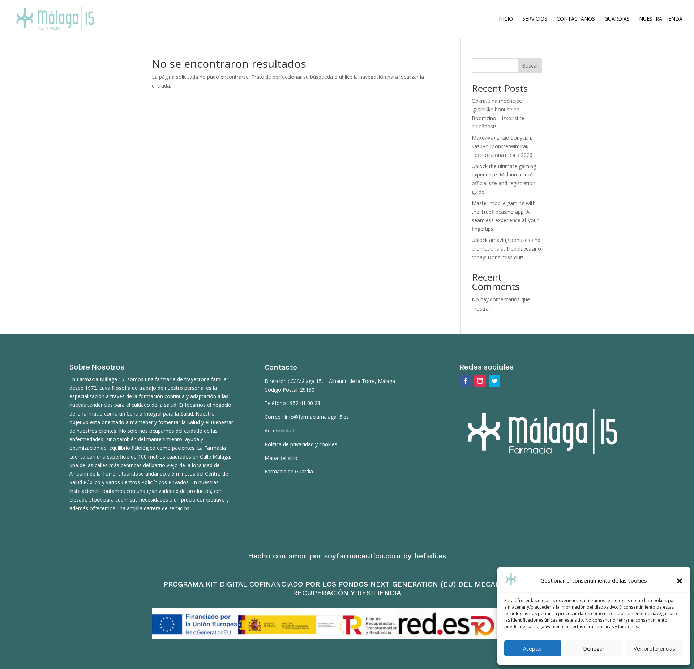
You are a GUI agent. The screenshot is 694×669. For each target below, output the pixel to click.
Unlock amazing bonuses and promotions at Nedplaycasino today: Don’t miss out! (506, 249)
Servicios (534, 19)
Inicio (505, 19)
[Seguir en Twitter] (494, 381)
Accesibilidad (279, 430)
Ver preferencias (654, 648)
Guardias (617, 19)
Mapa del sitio (281, 458)
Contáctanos (576, 19)
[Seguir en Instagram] (480, 381)
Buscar (530, 65)
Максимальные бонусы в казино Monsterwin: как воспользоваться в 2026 (502, 146)
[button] (679, 580)
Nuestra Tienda (660, 19)
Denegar (594, 648)
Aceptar (533, 648)
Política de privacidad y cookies (301, 444)
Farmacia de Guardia (289, 471)
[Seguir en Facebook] (465, 381)
